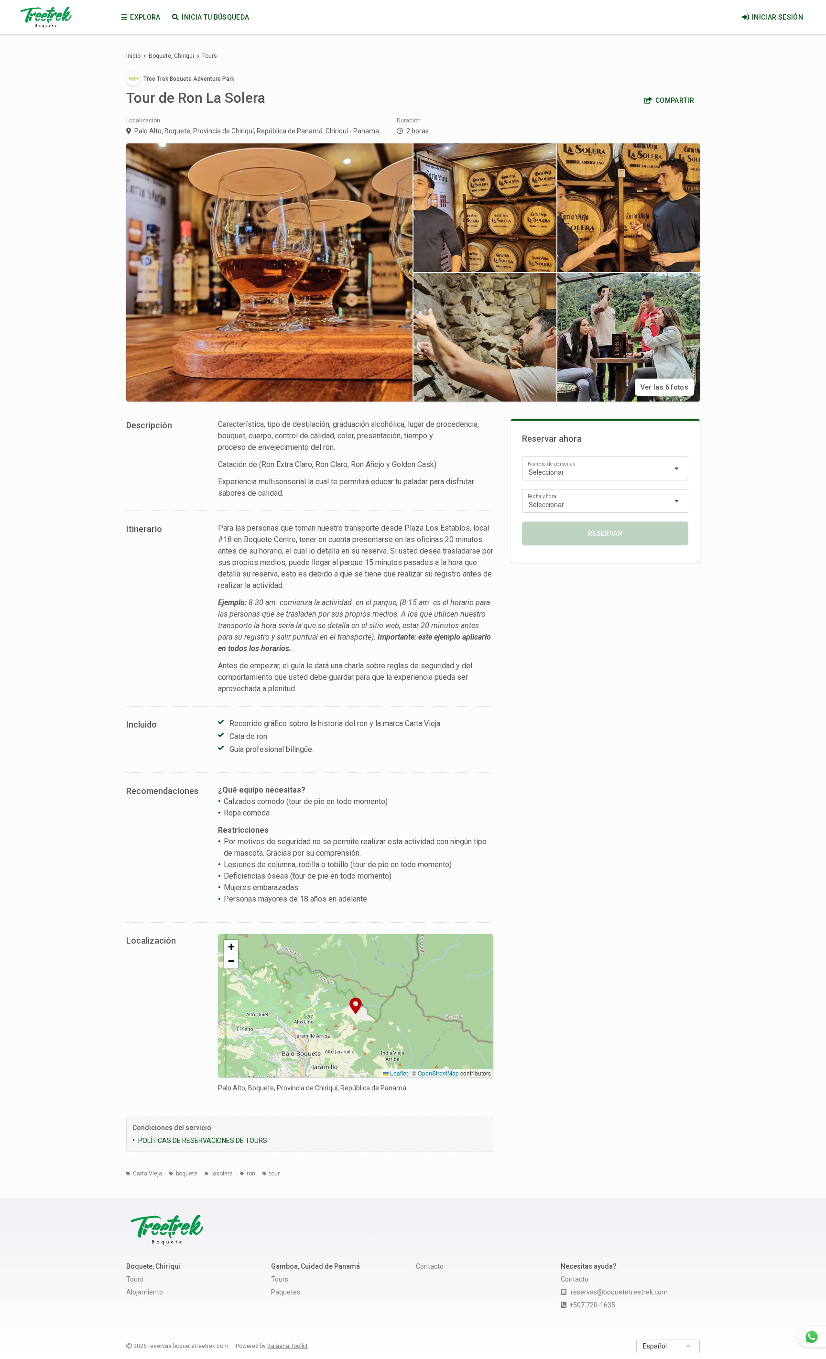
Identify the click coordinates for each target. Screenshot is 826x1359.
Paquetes (285, 1292)
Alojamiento (144, 1292)
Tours (209, 56)
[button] (355, 1006)
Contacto (430, 1266)
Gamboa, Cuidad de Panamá (315, 1266)
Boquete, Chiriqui (171, 56)
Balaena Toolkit (287, 1346)
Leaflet (398, 1073)
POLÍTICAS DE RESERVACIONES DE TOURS (202, 1140)
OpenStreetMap (438, 1073)
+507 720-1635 (592, 1305)
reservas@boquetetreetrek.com (619, 1292)
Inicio (133, 56)
